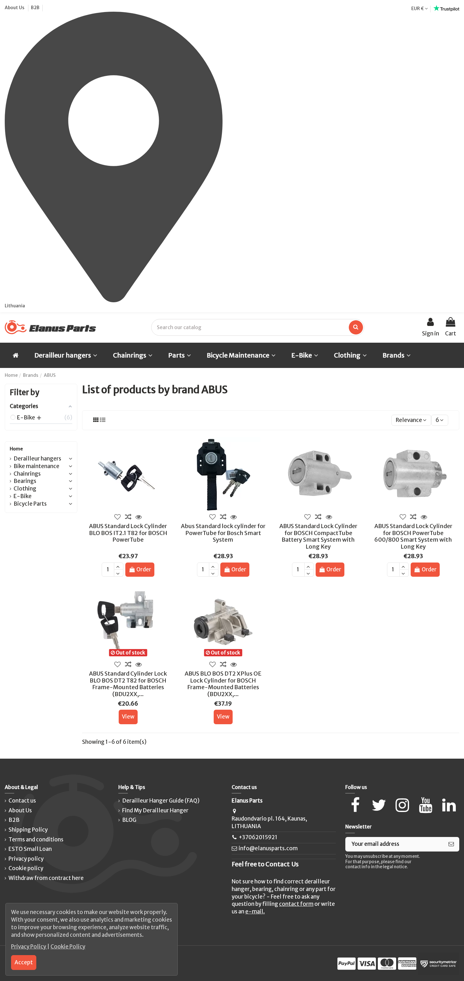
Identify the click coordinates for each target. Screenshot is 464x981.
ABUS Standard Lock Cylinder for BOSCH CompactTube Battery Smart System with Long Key (318, 536)
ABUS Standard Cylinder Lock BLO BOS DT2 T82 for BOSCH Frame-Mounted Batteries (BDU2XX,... (128, 684)
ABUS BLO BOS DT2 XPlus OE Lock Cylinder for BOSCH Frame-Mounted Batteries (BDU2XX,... (223, 684)
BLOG (129, 819)
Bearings (25, 481)
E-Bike (23, 496)
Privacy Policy (29, 946)
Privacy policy (26, 858)
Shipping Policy (28, 829)
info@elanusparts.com (268, 848)
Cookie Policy (68, 946)
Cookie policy (26, 868)
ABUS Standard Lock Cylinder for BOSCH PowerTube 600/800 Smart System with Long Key (413, 536)
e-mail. (255, 911)
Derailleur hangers (37, 458)
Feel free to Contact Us (265, 864)
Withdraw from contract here (46, 878)
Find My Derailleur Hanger (155, 810)
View (128, 716)
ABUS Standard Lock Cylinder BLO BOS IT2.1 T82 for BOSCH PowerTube (128, 532)
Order (143, 569)
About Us (15, 7)
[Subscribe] (451, 844)
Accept (24, 962)
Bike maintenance (36, 466)
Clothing (25, 488)
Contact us (22, 800)
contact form (296, 903)
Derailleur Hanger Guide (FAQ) (160, 800)
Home (16, 449)
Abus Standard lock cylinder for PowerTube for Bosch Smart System (223, 532)
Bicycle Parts (30, 503)
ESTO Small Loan (30, 849)
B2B (35, 7)
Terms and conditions (36, 839)
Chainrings (27, 473)
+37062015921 (258, 837)
